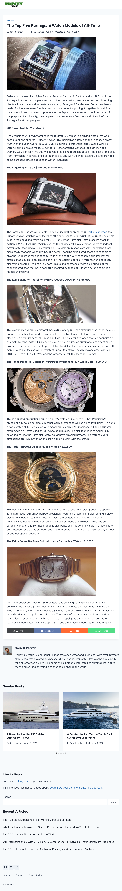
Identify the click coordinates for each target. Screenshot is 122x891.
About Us (8, 875)
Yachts (11, 20)
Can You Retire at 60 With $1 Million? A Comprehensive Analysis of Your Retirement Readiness (58, 841)
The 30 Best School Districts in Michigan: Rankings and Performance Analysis (48, 849)
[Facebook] (5, 867)
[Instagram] (16, 867)
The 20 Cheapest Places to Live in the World (29, 834)
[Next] (115, 721)
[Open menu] (117, 5)
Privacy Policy (35, 875)
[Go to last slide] (7, 721)
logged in (23, 781)
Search (7, 796)
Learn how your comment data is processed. (76, 787)
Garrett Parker (16, 32)
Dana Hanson (15, 743)
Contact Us (21, 875)
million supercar (97, 231)
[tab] (56, 753)
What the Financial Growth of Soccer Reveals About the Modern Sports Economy (51, 827)
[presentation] (31, 710)
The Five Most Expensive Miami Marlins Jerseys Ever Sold (37, 819)
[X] (11, 867)
